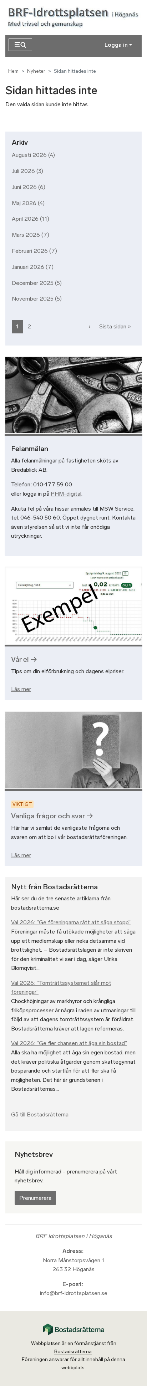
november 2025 (33, 298)
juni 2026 (24, 187)
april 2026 (25, 218)
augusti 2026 (29, 155)
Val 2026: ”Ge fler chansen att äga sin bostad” (69, 1043)
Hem (13, 71)
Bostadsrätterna (73, 1352)
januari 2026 (28, 267)
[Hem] (74, 18)
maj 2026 (24, 203)
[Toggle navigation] (20, 45)
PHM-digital (66, 493)
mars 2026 (26, 234)
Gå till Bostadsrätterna (40, 1114)
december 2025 (33, 283)
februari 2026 (30, 250)
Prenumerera (35, 1198)
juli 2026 (23, 171)
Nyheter (36, 71)
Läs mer (21, 689)
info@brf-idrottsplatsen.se (73, 1293)
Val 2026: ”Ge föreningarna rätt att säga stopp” (71, 922)
